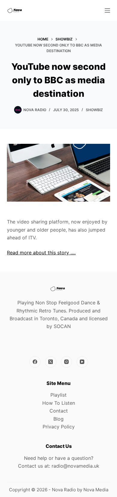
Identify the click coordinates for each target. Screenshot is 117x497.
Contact (59, 411)
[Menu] (107, 10)
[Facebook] (35, 362)
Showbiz (94, 110)
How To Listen (58, 403)
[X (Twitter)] (50, 362)
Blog (58, 419)
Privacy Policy (59, 427)
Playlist (58, 395)
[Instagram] (66, 362)
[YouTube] (82, 362)
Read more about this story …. (41, 253)
